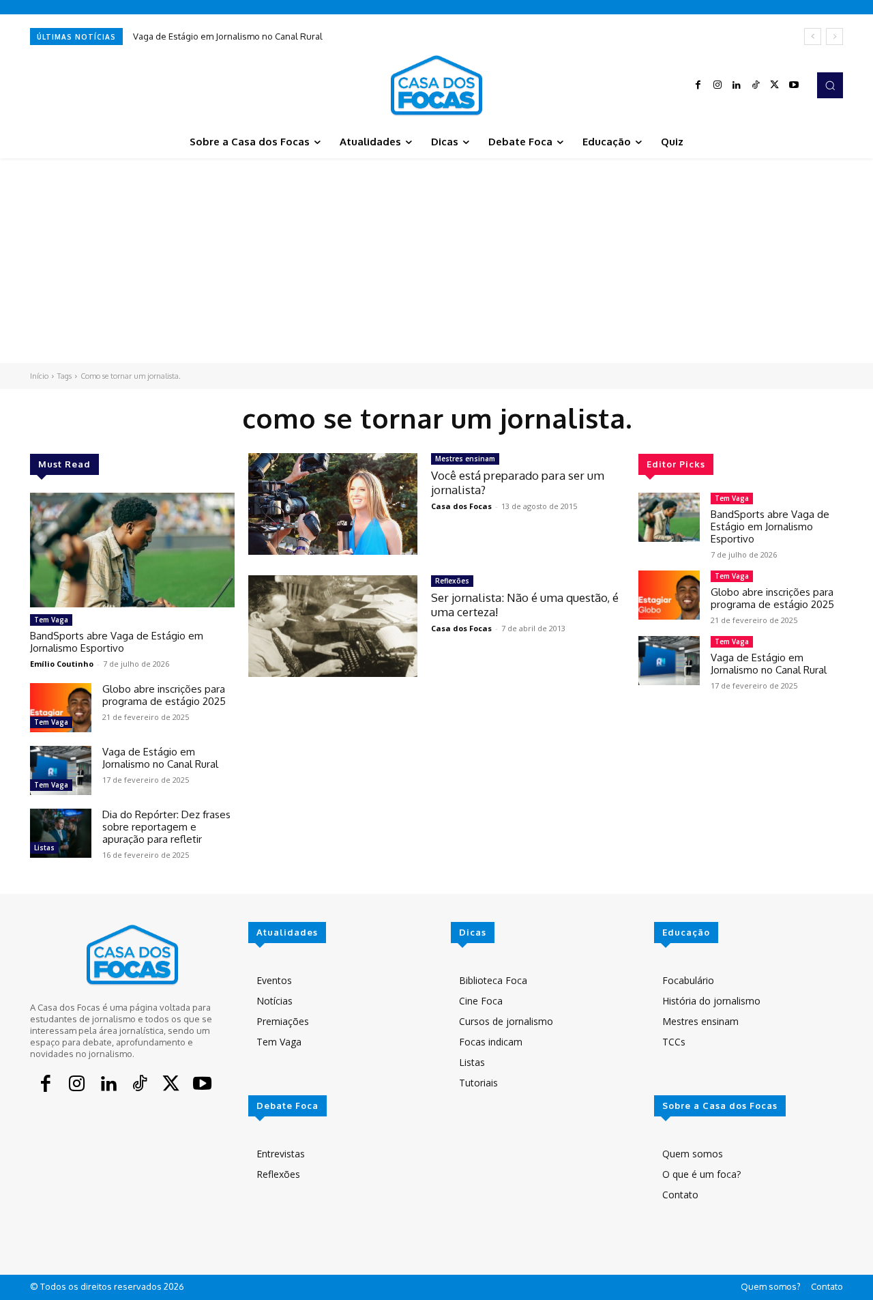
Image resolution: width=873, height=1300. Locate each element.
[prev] (812, 36)
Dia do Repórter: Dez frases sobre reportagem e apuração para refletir (166, 827)
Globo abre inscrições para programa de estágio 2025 (164, 695)
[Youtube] (793, 85)
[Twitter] (774, 85)
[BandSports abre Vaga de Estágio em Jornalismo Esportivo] (132, 550)
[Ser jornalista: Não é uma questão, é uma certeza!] (332, 626)
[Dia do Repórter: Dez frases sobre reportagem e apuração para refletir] (60, 833)
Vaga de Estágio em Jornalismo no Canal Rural (228, 36)
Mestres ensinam (465, 458)
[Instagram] (717, 85)
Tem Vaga (51, 619)
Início (39, 376)
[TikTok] (755, 85)
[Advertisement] (436, 260)
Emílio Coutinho (61, 664)
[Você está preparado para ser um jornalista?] (332, 504)
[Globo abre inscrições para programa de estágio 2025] (60, 707)
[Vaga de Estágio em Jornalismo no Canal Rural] (60, 770)
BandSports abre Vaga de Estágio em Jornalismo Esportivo (116, 641)
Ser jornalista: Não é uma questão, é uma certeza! (525, 604)
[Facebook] (698, 85)
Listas (44, 847)
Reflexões (452, 581)
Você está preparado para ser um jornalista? (517, 482)
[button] (830, 85)
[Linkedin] (736, 85)
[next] (834, 36)
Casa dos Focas (461, 506)
